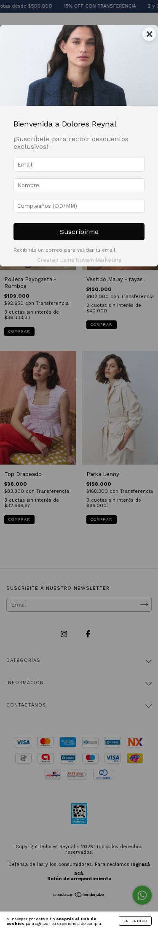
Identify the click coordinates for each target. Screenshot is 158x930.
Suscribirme (79, 232)
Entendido (135, 921)
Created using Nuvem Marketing (79, 260)
